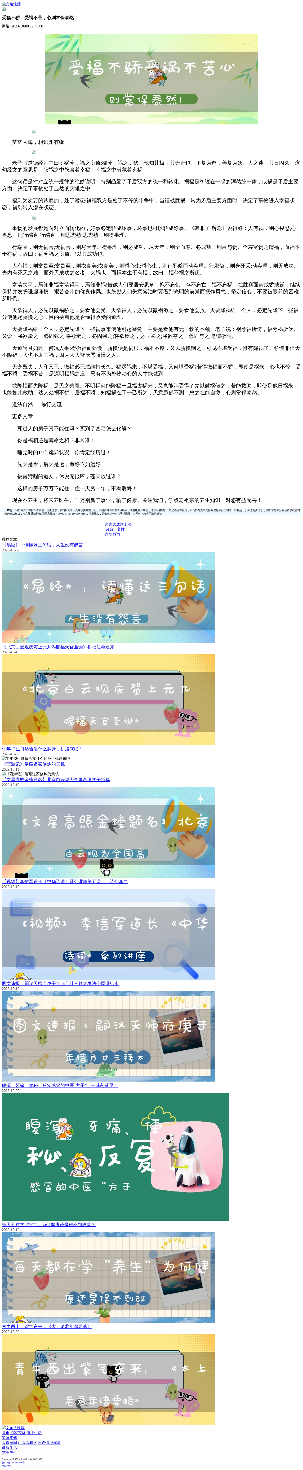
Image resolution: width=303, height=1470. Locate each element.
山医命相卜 (27, 1443)
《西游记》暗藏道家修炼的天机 (33, 764)
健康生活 (34, 1433)
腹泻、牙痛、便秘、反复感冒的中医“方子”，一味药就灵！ (60, 1085)
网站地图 (6, 1466)
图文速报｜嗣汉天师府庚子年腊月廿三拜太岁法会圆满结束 (60, 983)
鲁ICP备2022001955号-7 (14, 1462)
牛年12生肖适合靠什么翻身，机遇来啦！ (42, 748)
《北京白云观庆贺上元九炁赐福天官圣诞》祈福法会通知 (58, 646)
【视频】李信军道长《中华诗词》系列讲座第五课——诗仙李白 (65, 881)
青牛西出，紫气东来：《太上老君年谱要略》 (47, 1326)
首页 (5, 1433)
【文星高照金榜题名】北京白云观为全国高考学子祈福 (56, 779)
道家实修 (18, 1433)
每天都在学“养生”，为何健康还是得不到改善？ (49, 1224)
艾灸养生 (9, 1453)
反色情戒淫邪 (49, 1443)
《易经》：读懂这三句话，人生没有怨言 (42, 544)
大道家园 (9, 1443)
